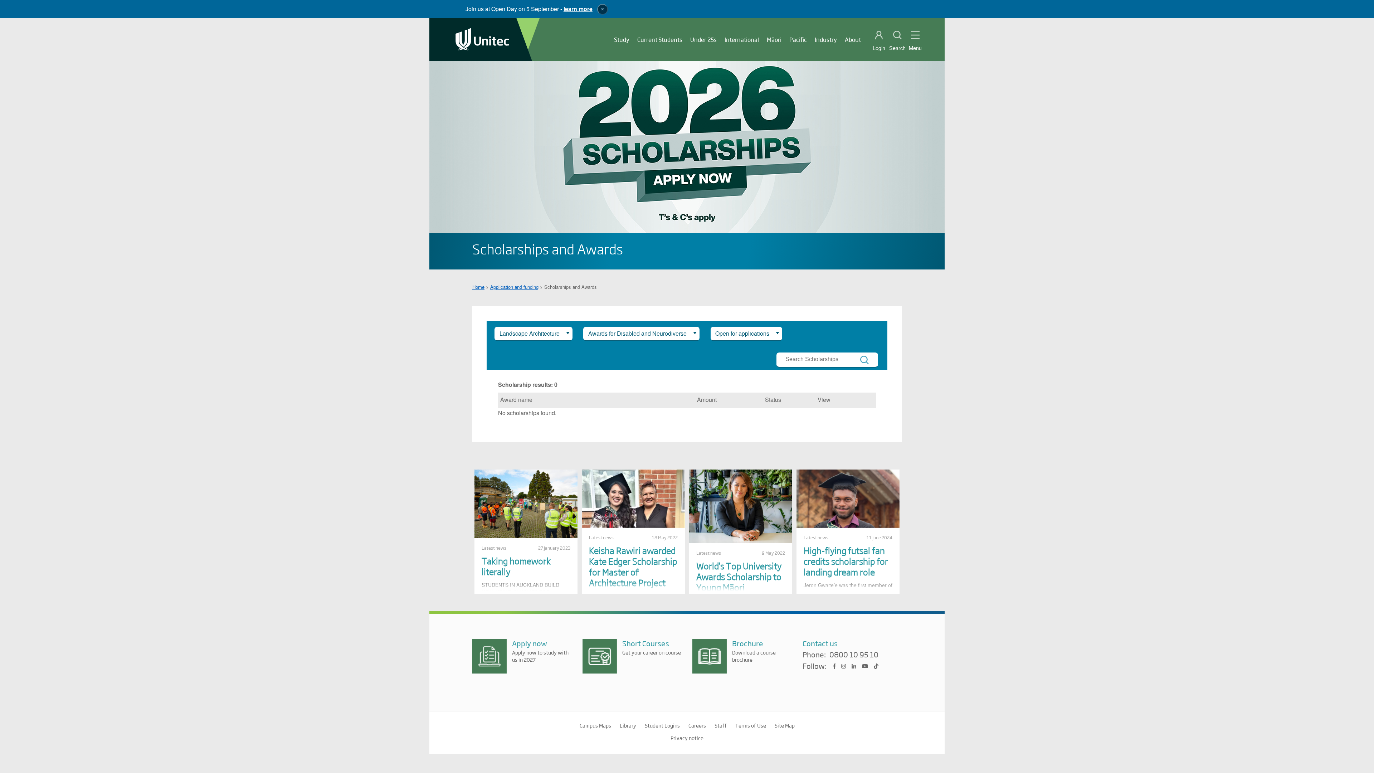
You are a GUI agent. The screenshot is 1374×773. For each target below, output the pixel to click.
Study (621, 39)
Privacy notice (687, 738)
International (742, 39)
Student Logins (662, 725)
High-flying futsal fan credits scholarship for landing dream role (846, 561)
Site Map (785, 725)
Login (879, 48)
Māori (774, 39)
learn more (578, 9)
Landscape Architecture (530, 333)
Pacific (798, 39)
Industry (826, 39)
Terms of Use (750, 725)
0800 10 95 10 (853, 655)
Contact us (820, 643)
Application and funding (514, 286)
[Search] (864, 360)
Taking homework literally (516, 566)
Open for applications (742, 333)
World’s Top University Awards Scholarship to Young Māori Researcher (738, 581)
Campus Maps (595, 725)
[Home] (482, 40)
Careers (697, 725)
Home (478, 286)
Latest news (494, 548)
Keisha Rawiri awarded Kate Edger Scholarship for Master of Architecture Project (633, 566)
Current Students (659, 39)
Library (628, 725)
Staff (721, 725)
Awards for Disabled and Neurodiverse (637, 333)
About (853, 39)
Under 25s (703, 39)
